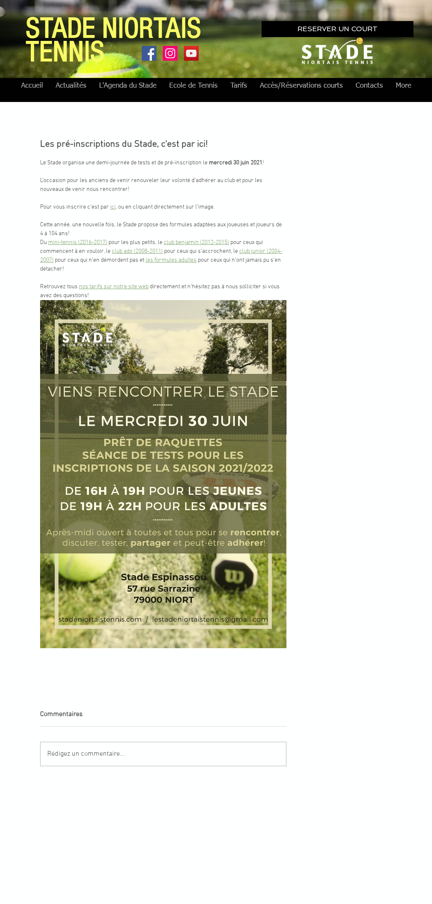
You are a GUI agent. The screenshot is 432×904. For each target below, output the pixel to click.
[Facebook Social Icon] (149, 53)
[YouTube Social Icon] (191, 53)
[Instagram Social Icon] (170, 53)
